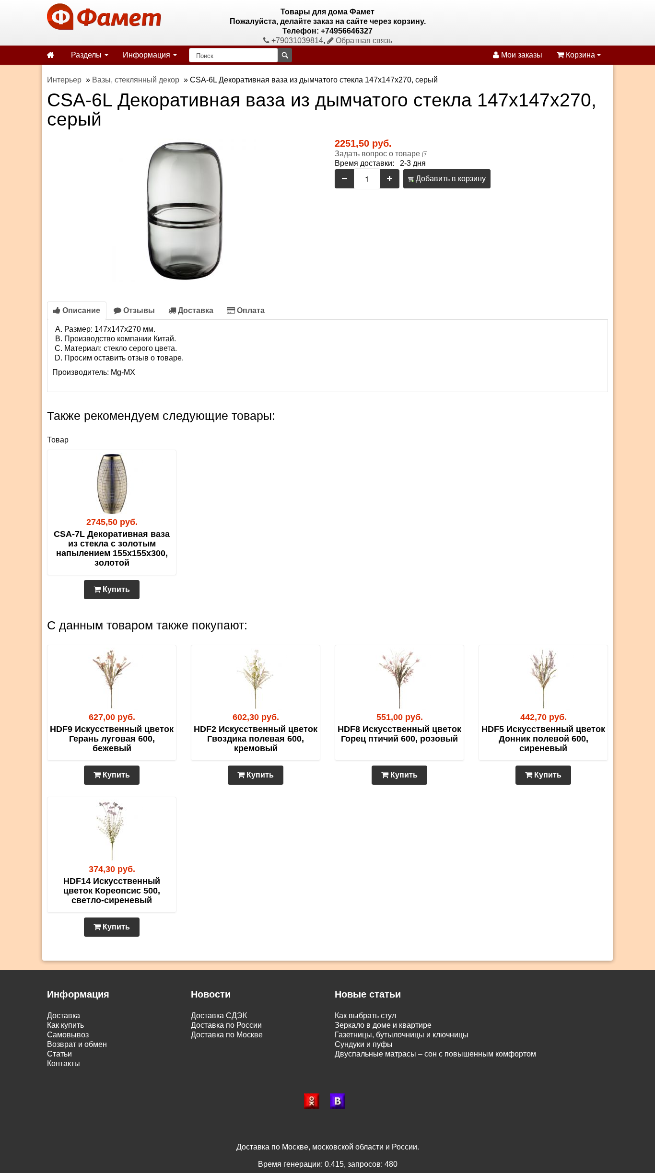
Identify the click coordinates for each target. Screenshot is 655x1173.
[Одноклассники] (314, 1101)
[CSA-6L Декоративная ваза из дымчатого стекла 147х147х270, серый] (184, 210)
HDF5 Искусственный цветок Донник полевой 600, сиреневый (543, 738)
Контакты (63, 1063)
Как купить (65, 1025)
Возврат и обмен (77, 1044)
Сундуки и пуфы (364, 1044)
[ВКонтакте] (340, 1101)
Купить (115, 589)
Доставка (194, 310)
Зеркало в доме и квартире (383, 1025)
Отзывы (138, 310)
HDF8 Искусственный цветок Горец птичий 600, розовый (399, 733)
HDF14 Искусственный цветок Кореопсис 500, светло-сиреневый (111, 890)
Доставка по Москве (227, 1035)
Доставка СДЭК (219, 1015)
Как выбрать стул (365, 1015)
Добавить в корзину (450, 178)
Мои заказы (520, 55)
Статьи (59, 1054)
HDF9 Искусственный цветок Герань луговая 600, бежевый (112, 738)
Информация (147, 55)
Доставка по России (226, 1025)
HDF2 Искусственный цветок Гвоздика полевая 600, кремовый (255, 738)
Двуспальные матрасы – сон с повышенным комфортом (435, 1054)
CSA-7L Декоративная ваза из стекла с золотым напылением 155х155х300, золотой (112, 548)
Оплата (250, 310)
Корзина (580, 55)
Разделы (87, 55)
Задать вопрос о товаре (377, 154)
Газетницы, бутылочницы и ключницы (401, 1035)
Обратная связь (363, 40)
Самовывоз (68, 1035)
